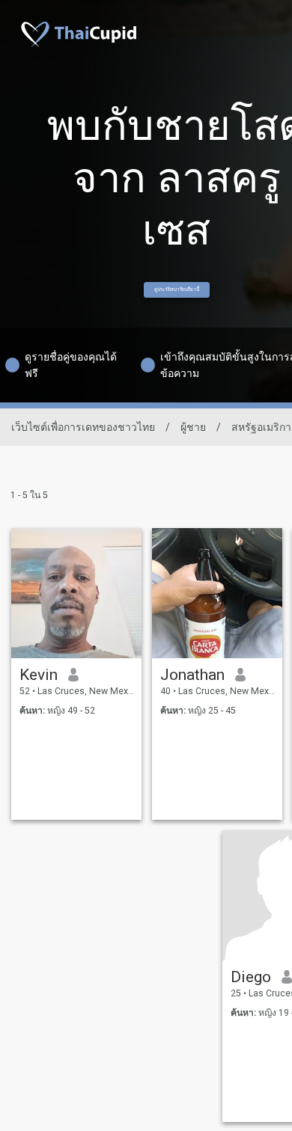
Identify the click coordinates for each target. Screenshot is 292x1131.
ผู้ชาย (193, 427)
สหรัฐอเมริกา (261, 427)
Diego (251, 977)
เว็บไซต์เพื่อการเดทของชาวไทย (83, 427)
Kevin (38, 675)
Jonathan (192, 675)
